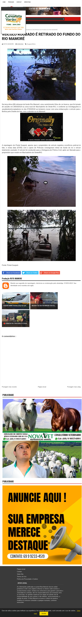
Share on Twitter (31, 273)
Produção (11, 2)
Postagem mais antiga (74, 387)
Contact (19, 2)
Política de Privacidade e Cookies (27, 579)
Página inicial (42, 387)
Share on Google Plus (51, 273)
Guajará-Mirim (31, 44)
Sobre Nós (20, 574)
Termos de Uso (21, 576)
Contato (19, 571)
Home (4, 2)
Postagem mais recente (9, 387)
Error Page (27, 2)
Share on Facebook (13, 273)
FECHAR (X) (21, 9)
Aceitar (44, 613)
